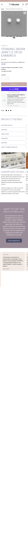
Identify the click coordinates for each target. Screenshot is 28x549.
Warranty (4, 138)
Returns (4, 142)
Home (2, 9)
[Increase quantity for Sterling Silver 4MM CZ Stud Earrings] (7, 78)
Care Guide (5, 134)
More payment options (14, 92)
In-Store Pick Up (6, 125)
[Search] (23, 4)
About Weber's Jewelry (9, 147)
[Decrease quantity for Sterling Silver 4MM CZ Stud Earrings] (2, 78)
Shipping (4, 129)
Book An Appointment (14, 240)
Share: (3, 110)
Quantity (3, 75)
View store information (12, 105)
